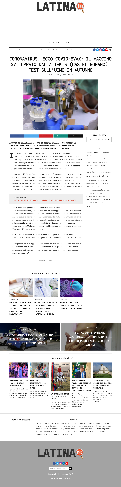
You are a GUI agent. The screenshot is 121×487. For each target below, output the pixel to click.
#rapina (108, 190)
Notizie (21, 50)
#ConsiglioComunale (91, 162)
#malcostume (102, 180)
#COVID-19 (42, 260)
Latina (31, 50)
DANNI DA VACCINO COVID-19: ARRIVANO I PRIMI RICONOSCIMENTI (71, 305)
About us (67, 478)
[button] (109, 139)
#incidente (108, 172)
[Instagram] (100, 49)
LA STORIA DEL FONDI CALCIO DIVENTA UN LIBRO (60, 396)
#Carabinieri (91, 156)
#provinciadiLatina (95, 190)
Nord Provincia (42, 50)
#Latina (104, 176)
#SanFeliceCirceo (100, 196)
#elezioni (102, 165)
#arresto (106, 152)
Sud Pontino (57, 50)
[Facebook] (94, 49)
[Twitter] (97, 49)
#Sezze (102, 199)
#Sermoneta (96, 199)
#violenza (89, 206)
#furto (88, 172)
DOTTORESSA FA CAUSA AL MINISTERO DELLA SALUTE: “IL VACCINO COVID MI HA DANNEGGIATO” (20, 308)
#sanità (108, 196)
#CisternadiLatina (94, 159)
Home (13, 50)
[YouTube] (106, 49)
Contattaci (70, 50)
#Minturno (98, 183)
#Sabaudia (90, 196)
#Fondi (89, 169)
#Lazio (94, 180)
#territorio (102, 203)
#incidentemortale (92, 176)
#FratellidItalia (105, 169)
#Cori (99, 162)
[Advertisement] (60, 27)
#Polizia (88, 186)
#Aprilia (98, 152)
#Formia (97, 169)
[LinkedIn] (103, 49)
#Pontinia (94, 186)
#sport (107, 199)
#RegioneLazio (91, 193)
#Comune (106, 159)
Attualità (71, 75)
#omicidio (105, 183)
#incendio (101, 172)
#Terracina (91, 203)
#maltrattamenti (90, 183)
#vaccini (50, 260)
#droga (95, 165)
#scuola (89, 199)
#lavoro (88, 180)
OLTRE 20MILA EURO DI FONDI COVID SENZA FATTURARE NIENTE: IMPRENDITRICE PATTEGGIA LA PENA (46, 308)
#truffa (109, 203)
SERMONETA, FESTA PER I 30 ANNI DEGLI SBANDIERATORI (18, 383)
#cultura (89, 165)
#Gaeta (94, 172)
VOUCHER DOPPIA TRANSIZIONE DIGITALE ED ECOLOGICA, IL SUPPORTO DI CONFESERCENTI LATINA (81, 385)
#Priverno (100, 186)
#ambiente (89, 152)
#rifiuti (100, 193)
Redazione (52, 75)
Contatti (59, 478)
